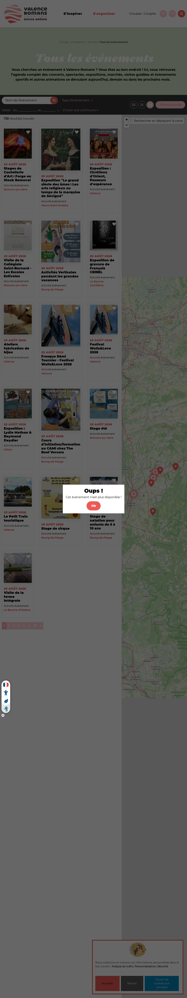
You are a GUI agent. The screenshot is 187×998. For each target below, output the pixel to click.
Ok (93, 506)
